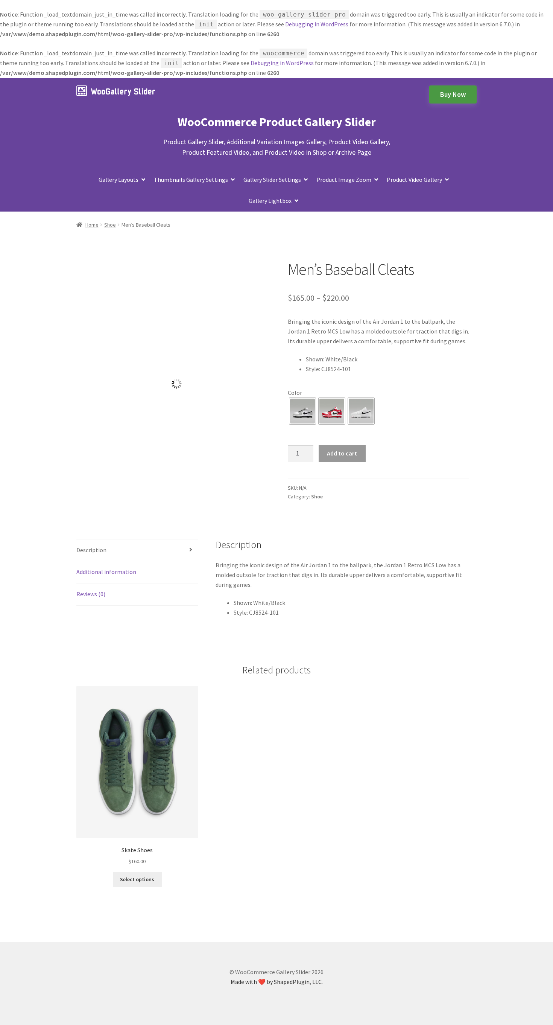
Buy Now (453, 94)
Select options (137, 879)
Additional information (106, 572)
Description (91, 550)
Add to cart (342, 453)
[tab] (137, 550)
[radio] (302, 411)
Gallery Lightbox (270, 200)
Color (295, 392)
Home (92, 224)
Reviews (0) (90, 594)
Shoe (110, 224)
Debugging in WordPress (316, 24)
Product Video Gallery (414, 179)
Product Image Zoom (343, 179)
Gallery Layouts (118, 179)
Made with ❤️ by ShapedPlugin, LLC (276, 981)
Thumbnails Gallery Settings (191, 179)
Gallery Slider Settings (272, 179)
